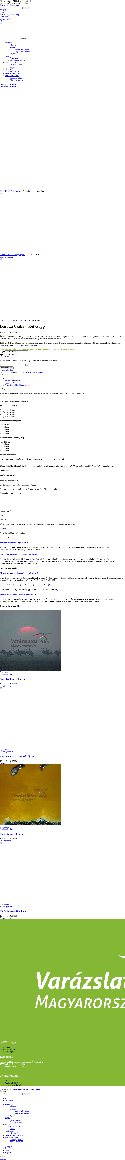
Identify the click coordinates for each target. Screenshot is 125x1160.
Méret (2, 355)
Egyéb (12, 54)
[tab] (65, 378)
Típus (2, 351)
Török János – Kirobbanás (13, 911)
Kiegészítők (14, 71)
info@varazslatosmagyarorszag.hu (13, 1066)
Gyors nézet (4, 672)
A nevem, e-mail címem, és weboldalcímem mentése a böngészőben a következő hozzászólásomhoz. (41, 524)
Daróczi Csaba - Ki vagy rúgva (12, 255)
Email (3, 520)
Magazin (13, 47)
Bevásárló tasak (16, 65)
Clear (7, 356)
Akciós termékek (16, 80)
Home (2, 191)
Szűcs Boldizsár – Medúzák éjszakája (18, 756)
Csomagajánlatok (16, 78)
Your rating (5, 493)
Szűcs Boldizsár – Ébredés (13, 679)
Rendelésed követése (8, 84)
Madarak (39, 372)
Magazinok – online (22, 52)
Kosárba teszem (7, 368)
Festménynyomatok (17, 60)
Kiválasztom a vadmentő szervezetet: (15, 361)
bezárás (3, 1159)
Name (3, 515)
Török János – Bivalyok (12, 834)
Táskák (12, 67)
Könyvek (13, 45)
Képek (8, 191)
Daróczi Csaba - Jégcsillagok (11, 320)
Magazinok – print (22, 49)
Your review (5, 511)
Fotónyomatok (15, 58)
